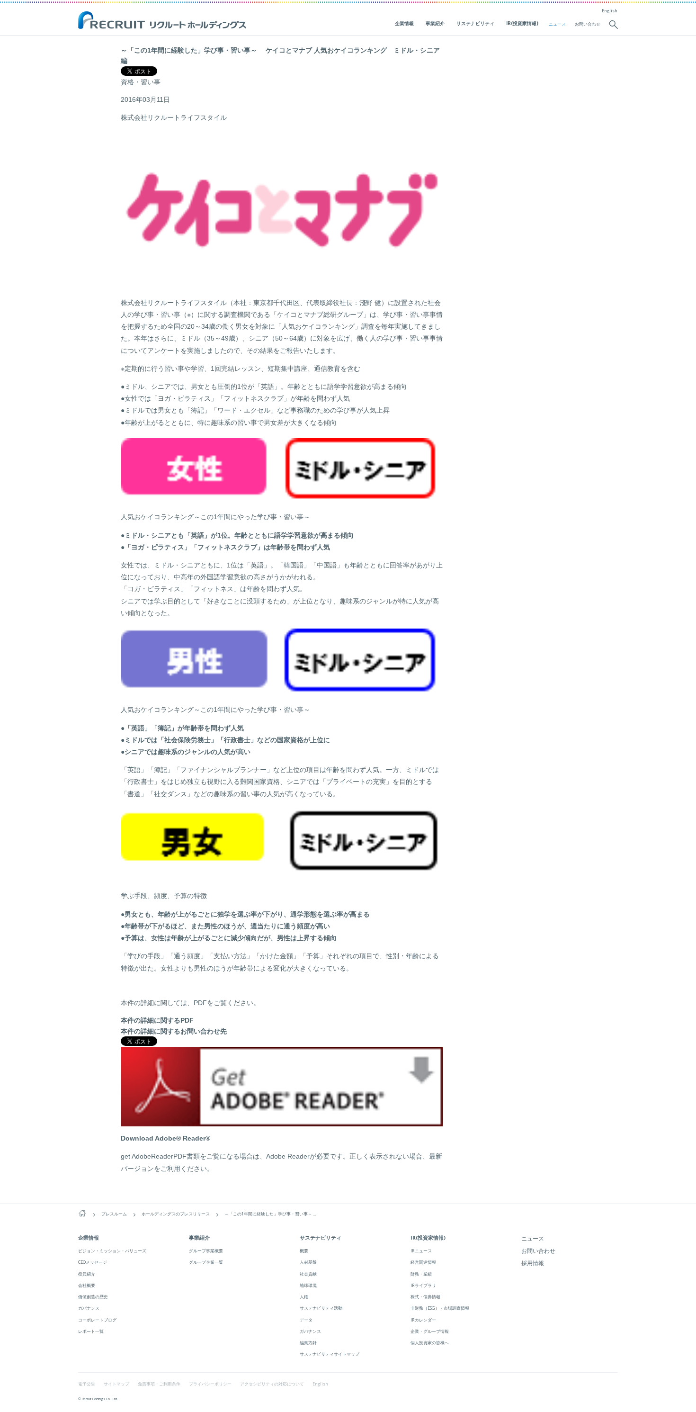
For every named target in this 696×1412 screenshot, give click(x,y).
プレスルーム (114, 1214)
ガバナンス (88, 1308)
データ (306, 1320)
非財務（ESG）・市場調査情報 (439, 1308)
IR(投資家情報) (522, 23)
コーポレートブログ (97, 1320)
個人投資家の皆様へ (429, 1343)
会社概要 (86, 1285)
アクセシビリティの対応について (272, 1384)
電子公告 (86, 1384)
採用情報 (532, 1263)
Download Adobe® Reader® (165, 1138)
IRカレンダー (423, 1320)
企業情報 (404, 23)
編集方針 (308, 1343)
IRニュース (421, 1251)
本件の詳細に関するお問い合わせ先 (174, 1031)
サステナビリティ (475, 23)
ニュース (557, 24)
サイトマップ (116, 1384)
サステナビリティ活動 (321, 1308)
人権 (304, 1297)
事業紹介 (435, 23)
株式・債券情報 (425, 1297)
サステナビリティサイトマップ (329, 1354)
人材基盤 (308, 1262)
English (609, 11)
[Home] (82, 1213)
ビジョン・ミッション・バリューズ (112, 1251)
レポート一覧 (91, 1331)
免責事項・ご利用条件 (159, 1384)
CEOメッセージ (92, 1262)
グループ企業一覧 (206, 1262)
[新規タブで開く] (282, 1121)
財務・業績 (421, 1274)
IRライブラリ (423, 1285)
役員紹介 (86, 1274)
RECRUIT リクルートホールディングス (163, 20)
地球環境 (308, 1285)
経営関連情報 (423, 1262)
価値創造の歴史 (93, 1297)
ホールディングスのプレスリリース (176, 1214)
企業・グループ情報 (429, 1331)
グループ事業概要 (206, 1251)
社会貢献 (308, 1274)
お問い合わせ (587, 24)
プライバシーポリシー (210, 1384)
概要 (304, 1251)
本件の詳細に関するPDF (157, 1020)
